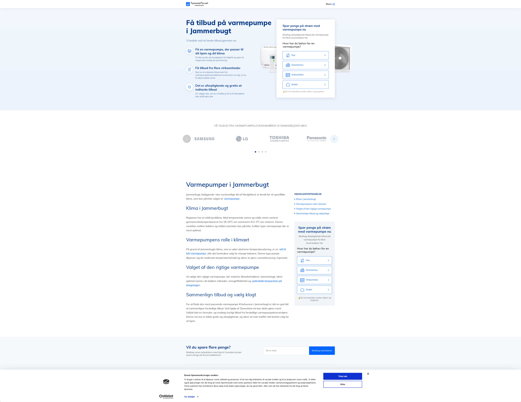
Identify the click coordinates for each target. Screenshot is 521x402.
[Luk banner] (368, 374)
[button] (255, 152)
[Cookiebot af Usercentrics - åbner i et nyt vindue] (166, 397)
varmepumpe (231, 199)
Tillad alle (342, 376)
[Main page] (198, 4)
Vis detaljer (189, 396)
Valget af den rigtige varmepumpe (313, 209)
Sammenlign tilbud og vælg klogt (312, 213)
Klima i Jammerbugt (306, 199)
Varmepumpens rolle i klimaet (311, 204)
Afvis (342, 384)
